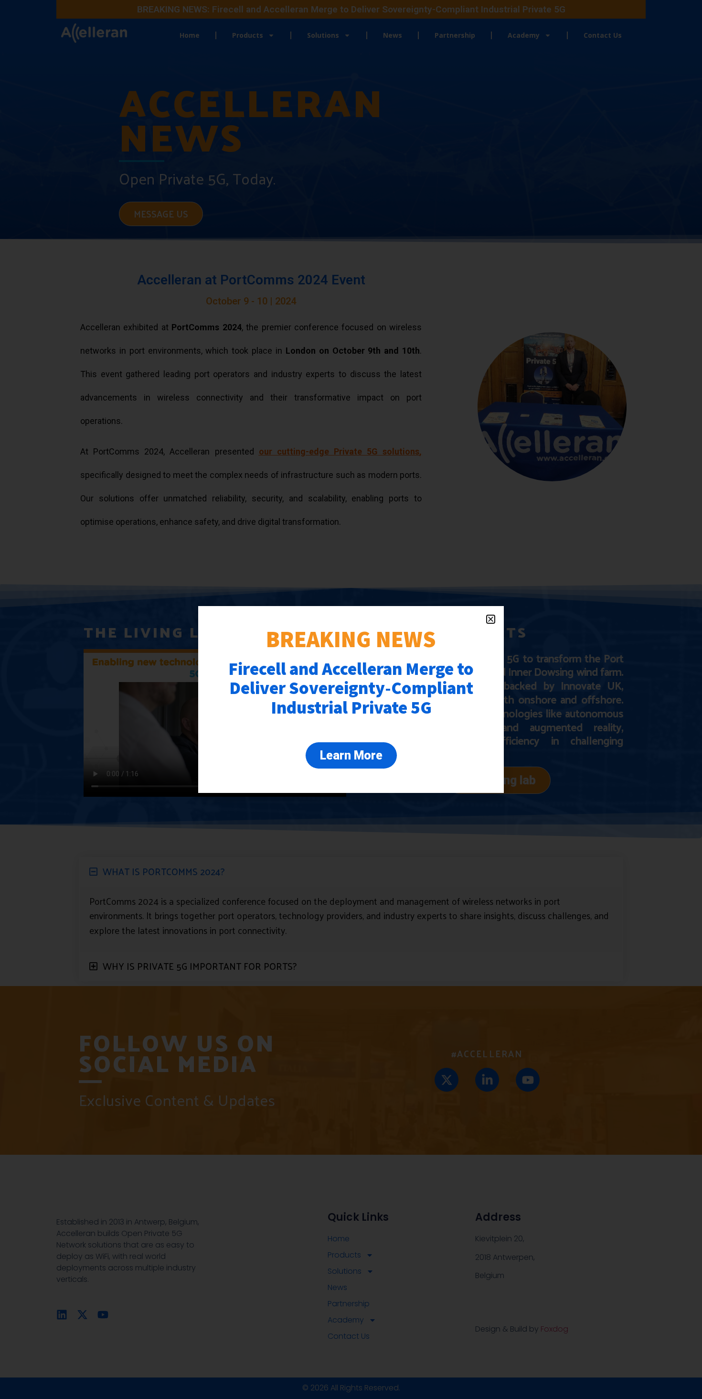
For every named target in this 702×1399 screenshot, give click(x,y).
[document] (351, 699)
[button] (490, 619)
